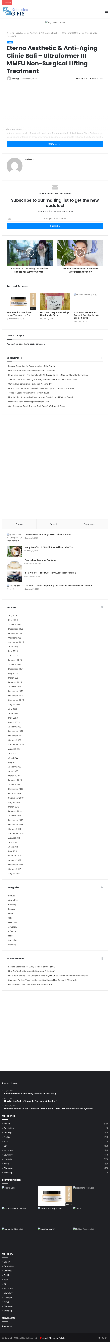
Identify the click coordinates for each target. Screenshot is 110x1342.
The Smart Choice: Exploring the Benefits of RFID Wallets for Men (58, 585)
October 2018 (14, 829)
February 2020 (15, 780)
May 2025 (13, 651)
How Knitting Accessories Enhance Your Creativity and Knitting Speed (40, 397)
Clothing (12, 904)
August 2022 (14, 749)
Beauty (19, 33)
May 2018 (12, 851)
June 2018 (13, 847)
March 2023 (14, 722)
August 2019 (14, 802)
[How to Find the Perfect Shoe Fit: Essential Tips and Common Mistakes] (90, 1217)
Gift (10, 918)
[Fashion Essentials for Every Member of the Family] (19, 1196)
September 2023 (16, 700)
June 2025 (13, 647)
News (10, 936)
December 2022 (15, 731)
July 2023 (12, 709)
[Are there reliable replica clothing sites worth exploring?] (19, 1237)
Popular (19, 524)
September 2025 (16, 642)
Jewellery (12, 927)
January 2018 (14, 860)
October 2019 (14, 793)
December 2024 (15, 669)
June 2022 (13, 758)
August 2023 (14, 704)
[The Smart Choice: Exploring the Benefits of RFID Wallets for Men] (14, 589)
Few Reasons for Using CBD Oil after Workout (48, 534)
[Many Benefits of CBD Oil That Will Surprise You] (14, 551)
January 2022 (14, 767)
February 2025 (15, 660)
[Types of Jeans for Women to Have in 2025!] (55, 1237)
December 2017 (15, 864)
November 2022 (15, 735)
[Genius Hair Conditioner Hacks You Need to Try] (21, 301)
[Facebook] (96, 1338)
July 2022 (12, 753)
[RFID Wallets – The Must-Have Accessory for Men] (14, 577)
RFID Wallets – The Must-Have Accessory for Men (50, 572)
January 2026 (14, 624)
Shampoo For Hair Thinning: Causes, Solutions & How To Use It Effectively (42, 379)
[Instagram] (106, 1338)
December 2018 (15, 820)
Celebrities (13, 900)
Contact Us (7, 1326)
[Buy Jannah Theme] (55, 22)
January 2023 (14, 727)
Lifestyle (12, 931)
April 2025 (13, 655)
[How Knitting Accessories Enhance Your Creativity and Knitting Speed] (90, 1237)
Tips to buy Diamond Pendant (40, 560)
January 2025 (14, 664)
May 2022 (13, 762)
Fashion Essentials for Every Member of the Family (31, 366)
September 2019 (16, 798)
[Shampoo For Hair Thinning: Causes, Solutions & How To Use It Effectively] (55, 1217)
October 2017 (14, 869)
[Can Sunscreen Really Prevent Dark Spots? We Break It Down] (88, 301)
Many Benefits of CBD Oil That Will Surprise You (48, 547)
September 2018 (15, 833)
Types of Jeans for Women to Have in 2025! (28, 393)
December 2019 (15, 789)
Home (11, 33)
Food (10, 913)
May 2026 (13, 620)
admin (14, 79)
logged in (22, 344)
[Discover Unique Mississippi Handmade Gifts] (55, 301)
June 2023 (13, 713)
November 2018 (15, 824)
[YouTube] (102, 1338)
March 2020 (14, 776)
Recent (53, 524)
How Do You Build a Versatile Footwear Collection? (31, 370)
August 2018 (14, 838)
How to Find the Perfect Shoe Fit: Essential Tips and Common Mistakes (41, 388)
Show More (54, 144)
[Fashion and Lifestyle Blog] (15, 12)
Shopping (12, 940)
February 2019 (15, 811)
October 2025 (14, 638)
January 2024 (14, 687)
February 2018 (14, 856)
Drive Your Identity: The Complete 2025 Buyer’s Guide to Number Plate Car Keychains (48, 375)
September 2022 (16, 744)
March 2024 (14, 678)
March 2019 (13, 807)
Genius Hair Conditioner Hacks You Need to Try (19, 314)
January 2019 (14, 816)
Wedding (12, 944)
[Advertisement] (57, 105)
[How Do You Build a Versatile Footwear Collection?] (90, 1196)
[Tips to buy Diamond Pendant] (14, 564)
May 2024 (13, 673)
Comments (89, 524)
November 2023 (15, 695)
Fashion (11, 909)
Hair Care (12, 922)
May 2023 (13, 718)
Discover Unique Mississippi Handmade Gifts (54, 314)
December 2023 (15, 691)
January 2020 (14, 784)
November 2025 (15, 633)
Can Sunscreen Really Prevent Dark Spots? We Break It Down (86, 315)
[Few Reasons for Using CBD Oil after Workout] (14, 538)
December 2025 (15, 629)
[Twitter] (99, 1338)
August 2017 (14, 873)
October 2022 (14, 740)
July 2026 (12, 615)
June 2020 (13, 771)
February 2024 (15, 682)
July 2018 (12, 842)
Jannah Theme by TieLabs (53, 1338)
